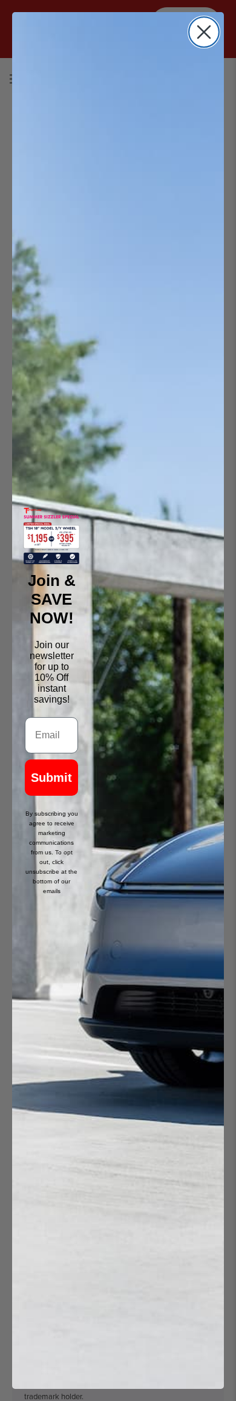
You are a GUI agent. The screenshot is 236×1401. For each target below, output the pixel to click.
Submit (51, 777)
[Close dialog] (204, 32)
